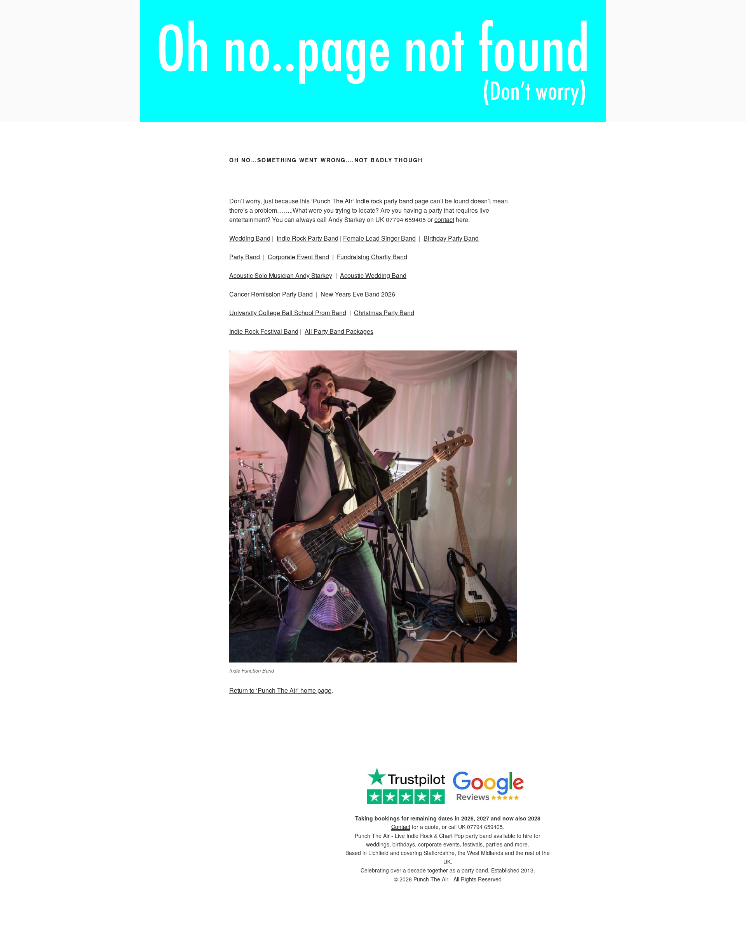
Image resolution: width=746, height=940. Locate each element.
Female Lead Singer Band (379, 238)
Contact (400, 827)
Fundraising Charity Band (372, 256)
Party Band (244, 256)
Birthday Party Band (451, 238)
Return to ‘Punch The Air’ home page (280, 690)
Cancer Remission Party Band (271, 294)
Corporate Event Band (298, 256)
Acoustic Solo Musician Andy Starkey (280, 275)
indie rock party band (384, 200)
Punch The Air (332, 200)
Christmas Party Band (384, 312)
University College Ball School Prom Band (287, 312)
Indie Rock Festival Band (263, 331)
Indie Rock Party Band (307, 238)
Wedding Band (249, 238)
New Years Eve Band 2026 (358, 294)
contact (444, 219)
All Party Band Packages (339, 331)
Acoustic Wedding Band (373, 275)
